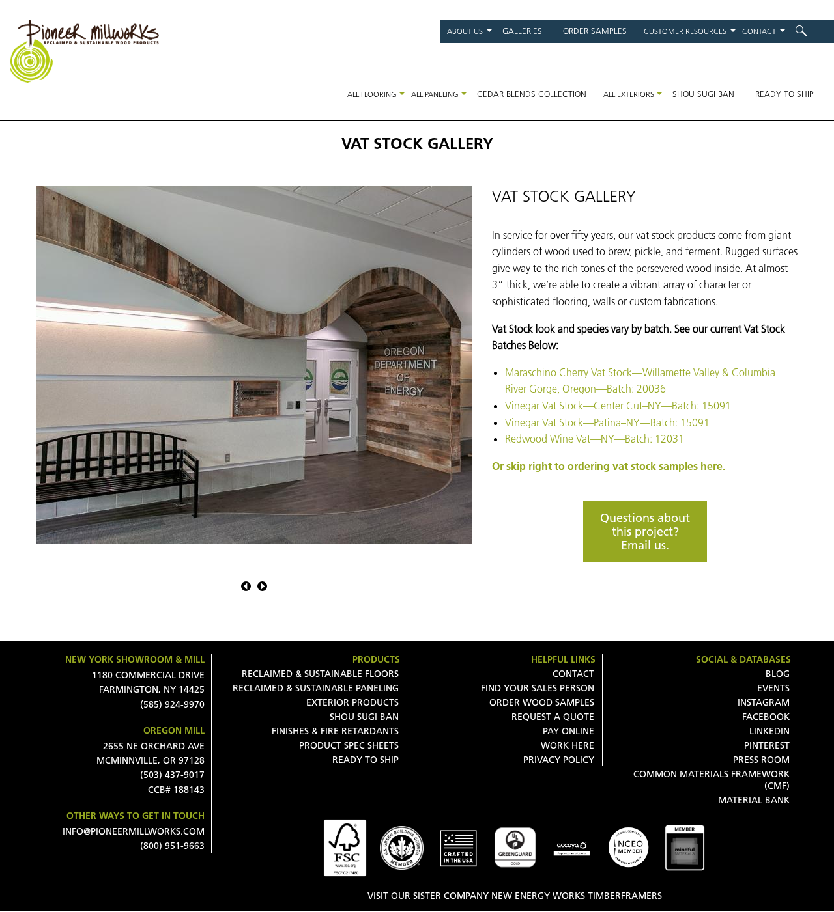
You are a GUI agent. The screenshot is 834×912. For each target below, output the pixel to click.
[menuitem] (809, 31)
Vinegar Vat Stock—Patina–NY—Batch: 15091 (607, 422)
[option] (254, 365)
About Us (465, 31)
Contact (759, 31)
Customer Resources (685, 31)
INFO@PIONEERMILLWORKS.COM (134, 831)
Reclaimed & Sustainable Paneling (316, 688)
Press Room (761, 760)
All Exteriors (628, 94)
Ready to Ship (784, 94)
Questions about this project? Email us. (645, 531)
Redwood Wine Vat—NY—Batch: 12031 (594, 438)
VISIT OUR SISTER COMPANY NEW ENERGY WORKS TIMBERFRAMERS (514, 896)
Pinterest (767, 745)
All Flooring (372, 94)
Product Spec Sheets (349, 745)
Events (773, 688)
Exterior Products (352, 702)
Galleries (522, 30)
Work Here (567, 745)
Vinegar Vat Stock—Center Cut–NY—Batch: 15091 (618, 405)
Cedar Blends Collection (531, 94)
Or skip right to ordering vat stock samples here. (608, 466)
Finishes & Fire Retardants (335, 731)
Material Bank (754, 800)
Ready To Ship (365, 760)
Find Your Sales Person (537, 688)
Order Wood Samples (541, 702)
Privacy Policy (558, 760)
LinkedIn (769, 731)
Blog (778, 674)
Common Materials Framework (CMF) (711, 780)
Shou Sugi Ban (703, 94)
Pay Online (568, 731)
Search (809, 31)
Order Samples (595, 30)
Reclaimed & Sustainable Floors (320, 674)
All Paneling (435, 94)
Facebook (766, 717)
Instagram (764, 702)
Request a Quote (552, 717)
